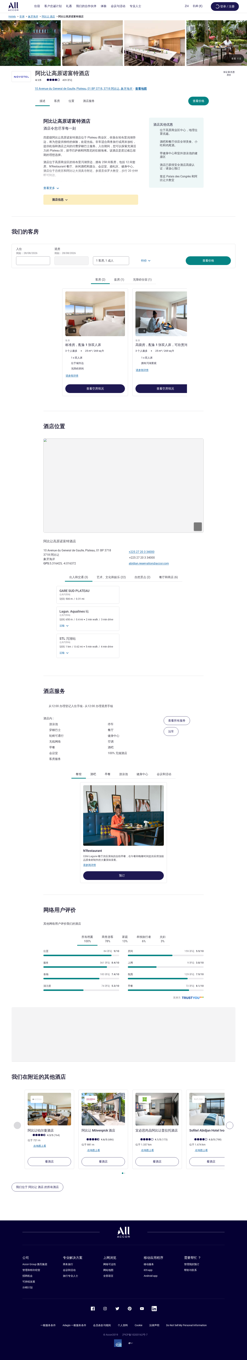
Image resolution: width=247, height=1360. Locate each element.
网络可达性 (109, 1264)
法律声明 (154, 1325)
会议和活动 (69, 1270)
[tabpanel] (123, 341)
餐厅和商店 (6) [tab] (168, 577)
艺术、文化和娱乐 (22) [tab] (111, 577)
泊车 (171, 731)
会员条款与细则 (102, 1325)
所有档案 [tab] (87, 939)
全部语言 (108, 1275)
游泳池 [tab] (123, 774)
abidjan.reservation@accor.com (149, 563)
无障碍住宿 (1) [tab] (142, 279)
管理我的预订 (191, 1264)
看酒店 (49, 1161)
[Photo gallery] (123, 43)
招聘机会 (27, 1275)
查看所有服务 (177, 720)
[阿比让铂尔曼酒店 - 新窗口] (49, 1109)
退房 (65, 251)
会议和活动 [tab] (164, 774)
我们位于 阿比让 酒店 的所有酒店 (37, 1187)
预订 (122, 875)
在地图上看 (39, 1145)
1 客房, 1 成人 (105, 260)
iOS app (148, 1270)
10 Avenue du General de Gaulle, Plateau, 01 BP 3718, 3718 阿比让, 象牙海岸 (84, 88)
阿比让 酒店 (48, 16)
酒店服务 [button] (54, 691)
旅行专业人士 (70, 1275)
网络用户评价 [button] (59, 910)
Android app (150, 1275)
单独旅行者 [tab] (144, 939)
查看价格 (198, 101)
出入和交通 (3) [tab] (78, 577)
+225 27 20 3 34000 (141, 552)
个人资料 (123, 1325)
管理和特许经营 (31, 1270)
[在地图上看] (123, 485)
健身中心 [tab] (142, 774)
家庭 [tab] (125, 939)
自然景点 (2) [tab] (142, 577)
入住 (26, 251)
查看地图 (141, 88)
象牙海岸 (33, 16)
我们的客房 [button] (25, 231)
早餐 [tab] (107, 774)
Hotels (12, 16)
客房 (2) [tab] (100, 279)
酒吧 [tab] (93, 774)
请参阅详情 (89, 864)
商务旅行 (68, 1264)
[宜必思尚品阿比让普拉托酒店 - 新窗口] (157, 1109)
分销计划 (27, 1287)
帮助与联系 (190, 1270)
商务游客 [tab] (107, 939)
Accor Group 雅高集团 (34, 1264)
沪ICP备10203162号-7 (135, 1334)
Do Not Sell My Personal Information (186, 1325)
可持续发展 (28, 1281)
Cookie (138, 1325)
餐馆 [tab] (79, 774)
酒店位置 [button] (54, 426)
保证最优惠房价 (229, 73)
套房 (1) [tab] (119, 279)
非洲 (21, 16)
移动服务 (149, 1264)
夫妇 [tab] (162, 939)
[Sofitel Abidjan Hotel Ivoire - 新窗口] (211, 1109)
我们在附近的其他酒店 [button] (39, 1076)
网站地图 (108, 1270)
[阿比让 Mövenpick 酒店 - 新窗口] (103, 1109)
